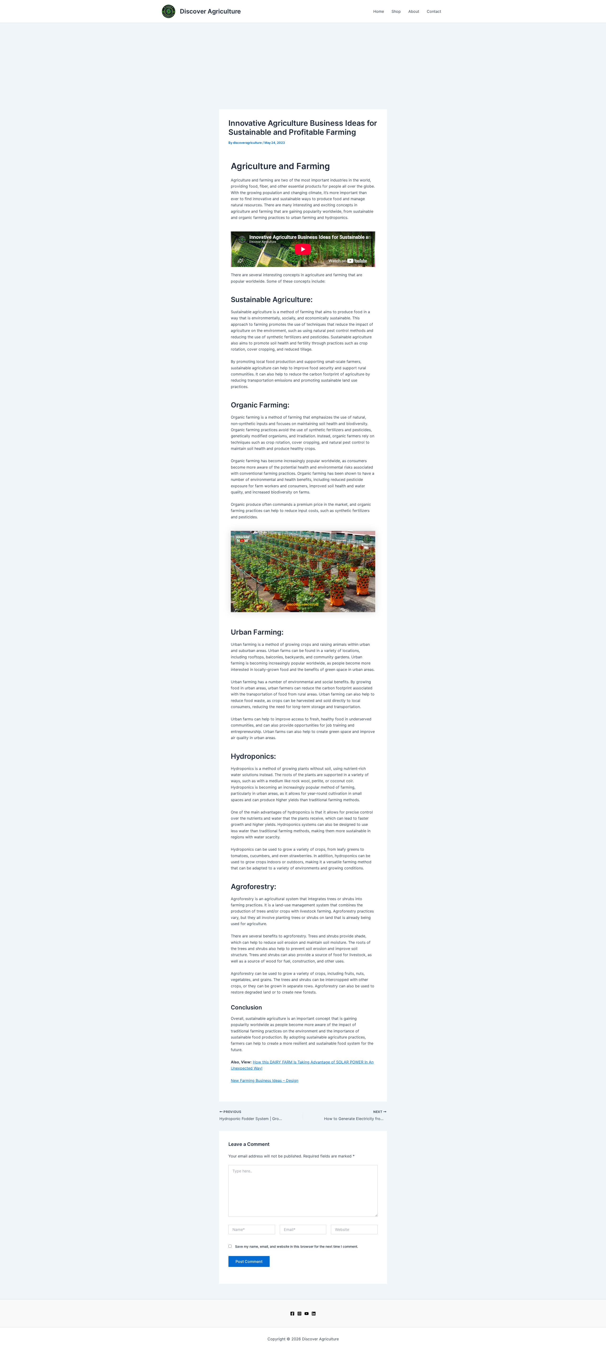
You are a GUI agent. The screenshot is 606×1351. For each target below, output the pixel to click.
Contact (434, 11)
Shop (396, 11)
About (413, 11)
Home (378, 11)
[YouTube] (306, 1313)
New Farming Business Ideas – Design (264, 1080)
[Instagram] (299, 1313)
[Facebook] (292, 1313)
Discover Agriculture (210, 11)
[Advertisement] (303, 58)
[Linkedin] (314, 1313)
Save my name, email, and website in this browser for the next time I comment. (296, 1246)
